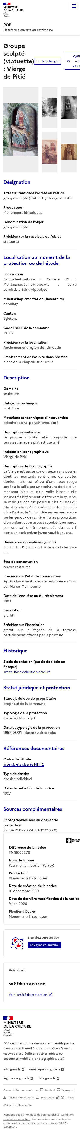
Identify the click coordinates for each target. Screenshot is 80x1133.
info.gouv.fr (11, 1069)
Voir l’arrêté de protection (28, 995)
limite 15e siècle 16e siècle (24, 671)
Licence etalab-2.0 (51, 1123)
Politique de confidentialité (42, 1115)
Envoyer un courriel (44, 945)
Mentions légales (13, 1115)
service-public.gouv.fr (44, 1069)
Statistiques (48, 1098)
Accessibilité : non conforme (20, 1090)
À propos (67, 1090)
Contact (50, 1090)
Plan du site (25, 1105)
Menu (74, 6)
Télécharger (50, 61)
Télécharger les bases (21, 1098)
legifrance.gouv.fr (16, 1078)
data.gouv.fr (46, 1078)
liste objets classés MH (21, 764)
